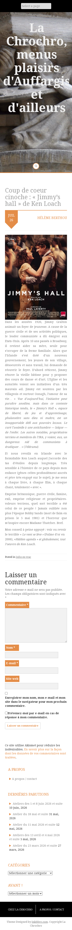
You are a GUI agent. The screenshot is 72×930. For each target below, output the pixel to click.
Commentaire (17, 604)
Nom (10, 647)
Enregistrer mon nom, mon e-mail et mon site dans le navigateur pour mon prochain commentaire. (36, 701)
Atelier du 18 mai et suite (30, 814)
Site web (12, 678)
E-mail (12, 663)
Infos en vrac (23, 557)
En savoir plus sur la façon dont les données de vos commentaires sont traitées (35, 753)
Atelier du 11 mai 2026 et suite (34, 824)
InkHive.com (40, 921)
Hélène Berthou (52, 218)
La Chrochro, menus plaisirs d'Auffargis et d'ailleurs (36, 68)
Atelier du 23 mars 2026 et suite (35, 845)
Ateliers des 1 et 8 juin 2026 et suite (38, 803)
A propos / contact (24, 778)
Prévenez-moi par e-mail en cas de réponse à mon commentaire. (32, 715)
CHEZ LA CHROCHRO (20, 909)
